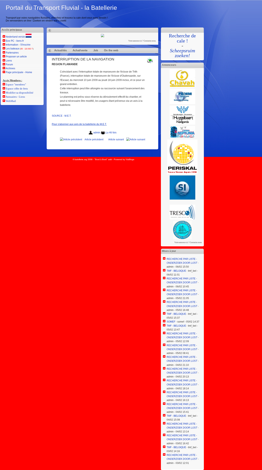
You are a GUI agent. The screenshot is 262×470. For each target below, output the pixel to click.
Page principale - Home (19, 72)
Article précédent (94, 139)
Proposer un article (16, 56)
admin (97, 132)
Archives (10, 68)
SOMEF (171, 321)
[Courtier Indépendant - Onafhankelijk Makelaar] (182, 123)
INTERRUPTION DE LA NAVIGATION (83, 59)
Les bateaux (12, 48)
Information (12, 44)
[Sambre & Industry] (182, 198)
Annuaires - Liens (15, 96)
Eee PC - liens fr (15, 40)
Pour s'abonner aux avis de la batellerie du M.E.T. (79, 124)
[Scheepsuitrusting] (182, 103)
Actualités (60, 50)
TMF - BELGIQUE (176, 270)
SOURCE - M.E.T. (61, 115)
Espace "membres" (16, 84)
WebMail (11, 101)
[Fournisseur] (182, 137)
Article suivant (116, 139)
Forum (9, 64)
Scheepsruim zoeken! (182, 53)
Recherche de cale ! (182, 38)
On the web (111, 50)
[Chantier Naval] (182, 238)
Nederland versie (16, 36)
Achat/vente (80, 50)
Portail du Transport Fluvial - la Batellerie (61, 7)
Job (95, 50)
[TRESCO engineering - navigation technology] (182, 218)
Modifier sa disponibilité (19, 92)
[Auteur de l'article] (91, 132)
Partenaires (12, 52)
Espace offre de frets (17, 88)
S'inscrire (25, 44)
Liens (9, 60)
